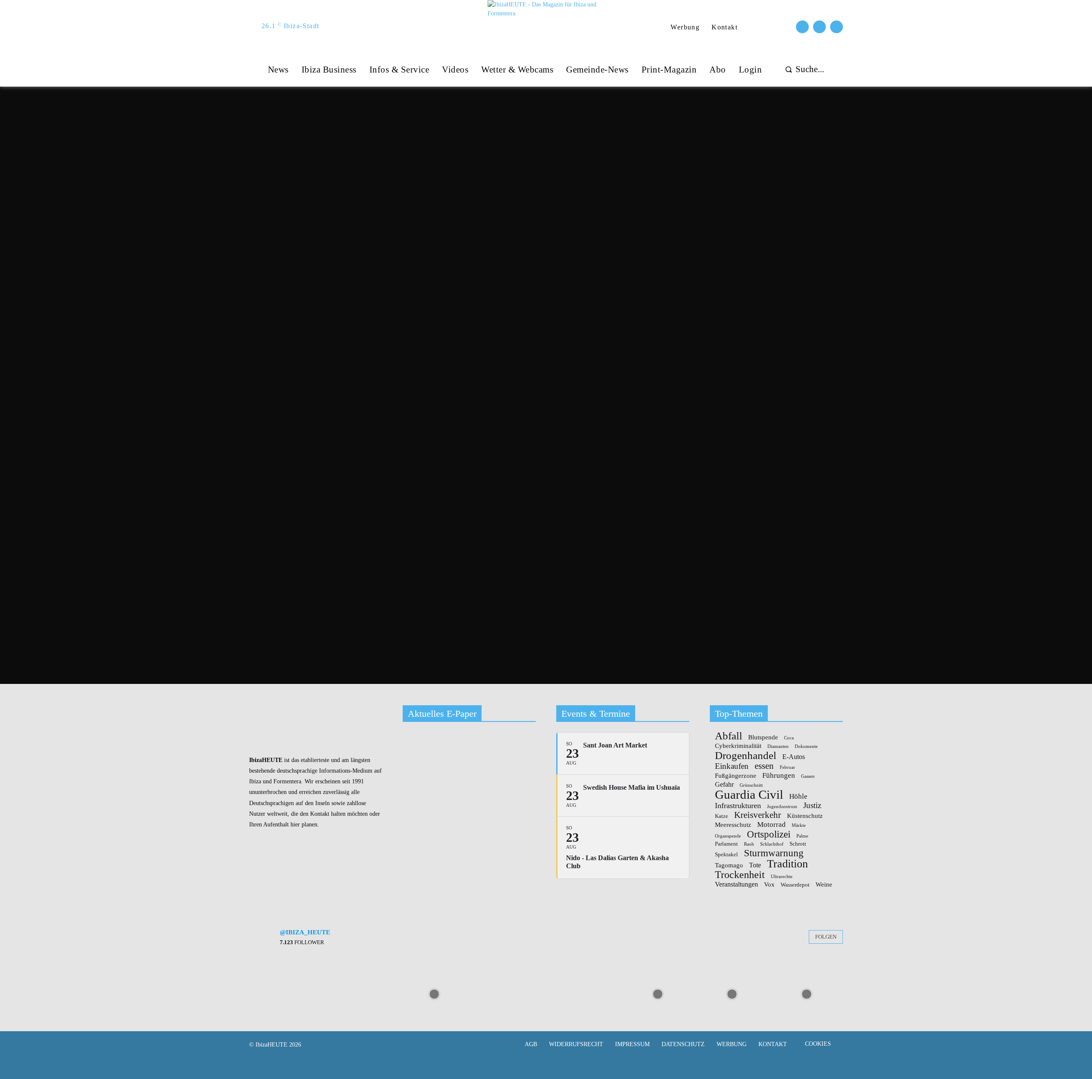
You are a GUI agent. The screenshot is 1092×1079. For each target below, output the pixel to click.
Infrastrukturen (738, 805)
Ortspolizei (768, 834)
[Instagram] (819, 26)
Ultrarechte (782, 876)
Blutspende (763, 737)
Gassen (808, 776)
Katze (721, 816)
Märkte (799, 825)
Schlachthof (772, 844)
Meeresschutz (733, 825)
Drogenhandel (745, 755)
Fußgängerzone (735, 776)
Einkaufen (732, 766)
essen (764, 766)
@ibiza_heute (305, 932)
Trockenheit (740, 875)
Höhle (798, 796)
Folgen (825, 937)
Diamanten (778, 746)
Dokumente (806, 746)
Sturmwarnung (774, 853)
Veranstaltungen (736, 884)
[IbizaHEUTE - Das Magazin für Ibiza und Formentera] (547, 26)
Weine (824, 885)
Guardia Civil (749, 795)
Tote (755, 865)
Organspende (728, 836)
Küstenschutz (805, 816)
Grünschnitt (751, 785)
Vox (769, 885)
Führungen (778, 775)
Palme (802, 836)
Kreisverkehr (757, 815)
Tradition (787, 864)
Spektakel (726, 854)
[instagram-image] (285, 993)
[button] (802, 69)
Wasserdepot (795, 885)
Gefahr (724, 784)
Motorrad (771, 824)
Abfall (728, 736)
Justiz (812, 805)
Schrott (798, 844)
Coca (789, 738)
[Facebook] (802, 26)
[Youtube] (836, 26)
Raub (749, 844)
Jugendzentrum (782, 807)
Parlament (726, 844)
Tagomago (729, 865)
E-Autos (793, 757)
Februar (787, 767)
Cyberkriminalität (738, 746)
